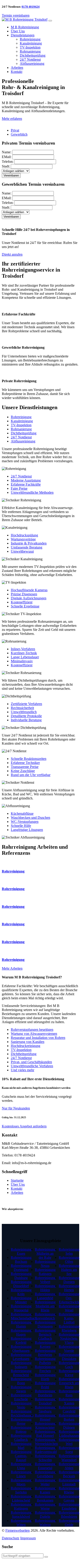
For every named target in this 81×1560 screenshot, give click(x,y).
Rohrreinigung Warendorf (69, 1458)
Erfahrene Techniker (25, 763)
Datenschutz (10, 1538)
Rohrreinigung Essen (21, 1251)
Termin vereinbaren (15, 15)
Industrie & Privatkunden (29, 543)
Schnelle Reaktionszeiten (28, 759)
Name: (6, 152)
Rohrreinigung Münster (21, 1300)
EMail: (6, 157)
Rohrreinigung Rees (69, 1393)
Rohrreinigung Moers (21, 1482)
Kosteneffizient (21, 602)
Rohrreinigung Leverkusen (21, 1357)
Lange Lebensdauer (25, 657)
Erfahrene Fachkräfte (26, 484)
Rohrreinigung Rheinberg (69, 1328)
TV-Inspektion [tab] (21, 425)
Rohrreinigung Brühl (45, 1385)
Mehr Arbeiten (12, 968)
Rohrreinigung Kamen (45, 1490)
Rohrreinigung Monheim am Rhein (45, 1306)
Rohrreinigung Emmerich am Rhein (69, 1383)
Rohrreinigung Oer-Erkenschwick (69, 1298)
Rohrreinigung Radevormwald (46, 1450)
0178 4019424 (31, 6)
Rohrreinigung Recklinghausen (22, 1413)
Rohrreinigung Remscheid (21, 1373)
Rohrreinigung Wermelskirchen (46, 1442)
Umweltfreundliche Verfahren (32, 1066)
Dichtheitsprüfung (32, 55)
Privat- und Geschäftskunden (31, 1062)
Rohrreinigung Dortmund (21, 1268)
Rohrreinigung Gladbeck (21, 1438)
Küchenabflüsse (22, 813)
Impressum (28, 1538)
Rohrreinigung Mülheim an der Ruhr (45, 1253)
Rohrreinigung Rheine (69, 1490)
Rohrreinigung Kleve (69, 1373)
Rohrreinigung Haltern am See (69, 1270)
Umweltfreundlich (24, 712)
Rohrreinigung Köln (21, 1292)
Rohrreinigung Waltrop (45, 1523)
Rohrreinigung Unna (21, 1466)
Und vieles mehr (22, 1070)
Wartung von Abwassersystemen (34, 1034)
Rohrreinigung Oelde (69, 1523)
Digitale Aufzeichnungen (28, 598)
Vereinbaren (11, 175)
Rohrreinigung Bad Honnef (45, 1433)
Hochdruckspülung (24, 535)
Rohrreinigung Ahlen (69, 1466)
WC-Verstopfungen (24, 822)
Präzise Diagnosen (24, 594)
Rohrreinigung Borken (69, 1417)
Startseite (17, 1180)
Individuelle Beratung (26, 720)
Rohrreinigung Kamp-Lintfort (69, 1318)
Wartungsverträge (23, 539)
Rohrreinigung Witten (21, 1523)
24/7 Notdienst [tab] (21, 437)
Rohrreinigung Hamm (21, 1324)
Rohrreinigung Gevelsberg (45, 1474)
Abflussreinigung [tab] (23, 441)
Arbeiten (17, 1192)
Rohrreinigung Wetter (45, 1482)
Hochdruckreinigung (25, 1046)
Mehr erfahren (12, 119)
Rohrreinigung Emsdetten (69, 1506)
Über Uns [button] (18, 31)
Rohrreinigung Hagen (21, 1332)
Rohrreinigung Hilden (45, 1288)
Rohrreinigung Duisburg (21, 1276)
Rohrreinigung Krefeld (21, 1340)
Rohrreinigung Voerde (69, 1348)
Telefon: (8, 161)
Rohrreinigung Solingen (21, 1365)
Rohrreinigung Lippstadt (69, 1482)
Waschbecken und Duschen (30, 817)
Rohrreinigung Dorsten (69, 1280)
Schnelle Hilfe (21, 826)
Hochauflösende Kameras (29, 590)
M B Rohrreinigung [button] (25, 27)
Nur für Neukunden (16, 1108)
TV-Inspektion (30, 47)
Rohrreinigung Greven (69, 1498)
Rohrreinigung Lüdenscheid (21, 1498)
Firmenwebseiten (17, 1530)
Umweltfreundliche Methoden (32, 492)
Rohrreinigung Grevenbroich (45, 1316)
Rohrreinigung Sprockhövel (21, 1514)
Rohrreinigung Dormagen (45, 1324)
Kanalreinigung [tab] (22, 421)
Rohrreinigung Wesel (69, 1308)
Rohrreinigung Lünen (21, 1474)
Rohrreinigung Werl (69, 1442)
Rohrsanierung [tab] (21, 429)
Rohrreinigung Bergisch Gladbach (45, 1334)
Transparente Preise (24, 767)
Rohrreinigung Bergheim (45, 1353)
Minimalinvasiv (22, 661)
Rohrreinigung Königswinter (45, 1425)
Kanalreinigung (31, 43)
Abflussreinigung (32, 63)
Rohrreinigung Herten (69, 1288)
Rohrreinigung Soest (69, 1450)
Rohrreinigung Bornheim (45, 1393)
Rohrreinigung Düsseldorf (21, 1284)
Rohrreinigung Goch (69, 1365)
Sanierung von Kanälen (27, 1042)
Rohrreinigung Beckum (69, 1474)
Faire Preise (19, 488)
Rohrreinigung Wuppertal (21, 1308)
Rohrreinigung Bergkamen (45, 1498)
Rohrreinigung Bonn (21, 1381)
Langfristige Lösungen (27, 830)
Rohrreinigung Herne (21, 1421)
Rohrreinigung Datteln (45, 1514)
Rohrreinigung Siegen (21, 1389)
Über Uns (18, 1184)
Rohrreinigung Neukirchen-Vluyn (69, 1338)
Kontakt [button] (16, 72)
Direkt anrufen (12, 254)
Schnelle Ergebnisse (25, 606)
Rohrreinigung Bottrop (21, 1429)
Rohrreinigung (30, 39)
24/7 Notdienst (30, 59)
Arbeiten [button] (17, 67)
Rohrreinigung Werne (45, 1506)
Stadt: (6, 166)
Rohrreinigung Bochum (21, 1259)
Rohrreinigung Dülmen (69, 1425)
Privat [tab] (15, 130)
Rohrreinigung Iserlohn (21, 1490)
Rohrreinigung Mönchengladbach (24, 1316)
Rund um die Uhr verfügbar (30, 775)
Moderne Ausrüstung (26, 480)
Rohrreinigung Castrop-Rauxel (21, 1456)
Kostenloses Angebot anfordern (24, 1126)
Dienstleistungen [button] (22, 35)
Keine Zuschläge (23, 771)
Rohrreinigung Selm (69, 1251)
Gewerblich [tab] (19, 134)
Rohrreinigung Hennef (45, 1417)
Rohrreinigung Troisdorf (45, 1401)
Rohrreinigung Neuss (45, 1264)
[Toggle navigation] (50, 20)
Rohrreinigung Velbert (45, 1280)
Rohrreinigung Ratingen (45, 1272)
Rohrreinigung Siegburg (45, 1409)
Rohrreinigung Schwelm (45, 1458)
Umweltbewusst (22, 551)
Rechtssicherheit (22, 708)
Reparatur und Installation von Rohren (38, 1038)
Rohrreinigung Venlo (21, 1405)
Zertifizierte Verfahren (26, 704)
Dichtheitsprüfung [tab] (23, 433)
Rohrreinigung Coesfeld (69, 1409)
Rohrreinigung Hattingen (21, 1506)
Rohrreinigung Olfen (69, 1259)
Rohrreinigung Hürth (45, 1377)
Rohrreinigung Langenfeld (45, 1296)
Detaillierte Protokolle (26, 716)
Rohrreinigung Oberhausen (21, 1348)
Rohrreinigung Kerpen (45, 1344)
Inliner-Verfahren (23, 649)
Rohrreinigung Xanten (69, 1401)
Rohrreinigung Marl (21, 1446)
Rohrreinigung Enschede (21, 1397)
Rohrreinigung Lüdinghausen (69, 1433)
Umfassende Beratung (26, 547)
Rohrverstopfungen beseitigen (32, 1029)
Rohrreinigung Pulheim (45, 1361)
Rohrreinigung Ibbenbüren (69, 1514)
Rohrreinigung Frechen (45, 1369)
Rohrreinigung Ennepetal (45, 1466)
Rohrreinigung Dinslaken (69, 1357)
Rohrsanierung (30, 51)
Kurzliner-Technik (24, 653)
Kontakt (16, 1188)
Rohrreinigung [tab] (21, 417)
